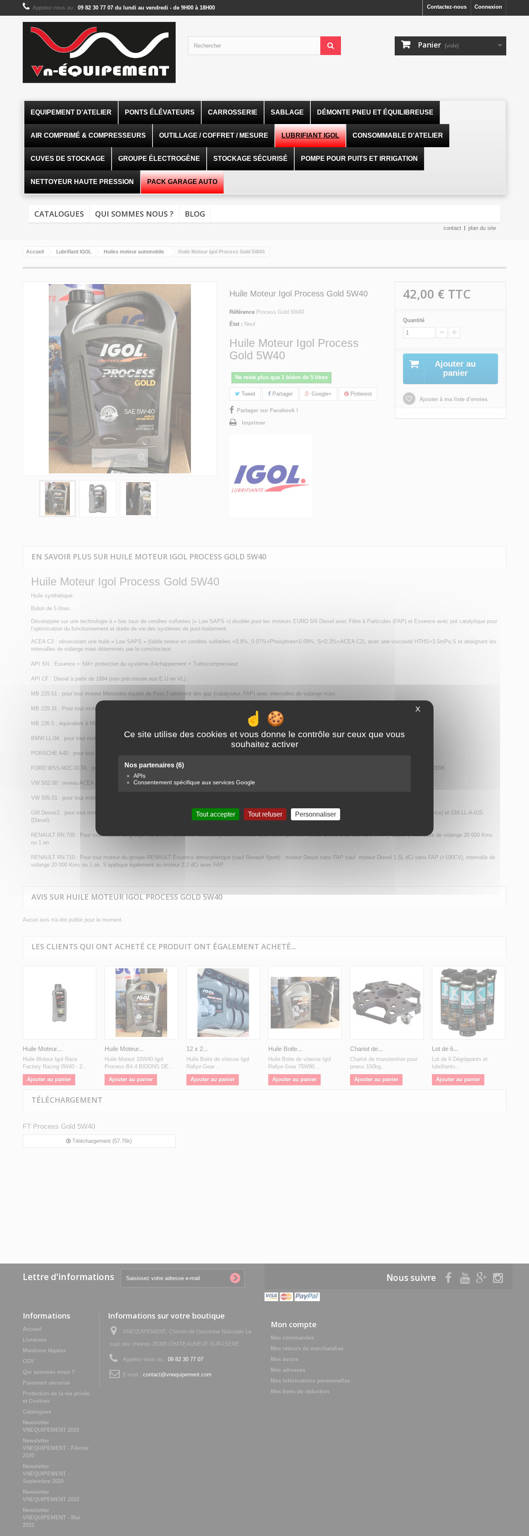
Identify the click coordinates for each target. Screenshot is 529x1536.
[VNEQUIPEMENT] (99, 52)
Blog (195, 214)
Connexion (488, 7)
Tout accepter (215, 813)
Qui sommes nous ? (134, 214)
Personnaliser (315, 813)
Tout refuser (265, 813)
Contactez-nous (447, 7)
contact (452, 228)
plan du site (482, 228)
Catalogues (59, 214)
